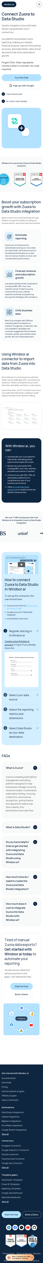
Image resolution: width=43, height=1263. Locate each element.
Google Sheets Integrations (14, 1129)
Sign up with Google (23, 85)
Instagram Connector (11, 1145)
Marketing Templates (11, 1188)
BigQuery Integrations (11, 1121)
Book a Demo (21, 994)
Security (36, 1253)
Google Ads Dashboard (12, 1193)
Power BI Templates (11, 1184)
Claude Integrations (11, 1116)
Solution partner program (13, 1091)
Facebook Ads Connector (13, 1158)
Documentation (9, 1078)
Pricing (5, 1087)
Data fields (6, 1082)
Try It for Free (21, 77)
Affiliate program (9, 1095)
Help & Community (10, 1100)
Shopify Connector (10, 1154)
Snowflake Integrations (12, 1125)
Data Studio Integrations (13, 1112)
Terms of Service (24, 1253)
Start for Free (21, 986)
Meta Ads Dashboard (11, 1197)
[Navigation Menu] (39, 4)
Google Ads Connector (12, 1163)
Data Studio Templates (12, 1179)
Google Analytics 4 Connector (15, 1150)
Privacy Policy (9, 1253)
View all (5, 1134)
